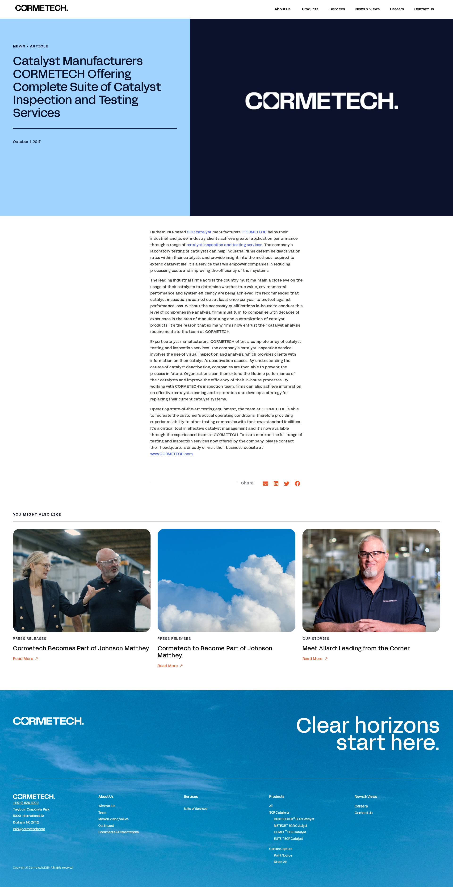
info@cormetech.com (29, 829)
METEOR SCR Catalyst (290, 826)
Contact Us (364, 812)
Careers (361, 806)
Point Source (283, 855)
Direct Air (280, 862)
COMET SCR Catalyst (290, 832)
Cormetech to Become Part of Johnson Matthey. (215, 652)
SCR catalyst (199, 232)
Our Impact (106, 826)
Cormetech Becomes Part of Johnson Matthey (81, 648)
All (271, 806)
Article (39, 46)
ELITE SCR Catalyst (288, 839)
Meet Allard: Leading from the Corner (356, 648)
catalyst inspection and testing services (224, 245)
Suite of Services (195, 809)
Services (191, 796)
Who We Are (106, 806)
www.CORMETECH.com (171, 454)
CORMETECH (255, 232)
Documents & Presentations (118, 832)
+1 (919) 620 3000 (25, 803)
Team (102, 813)
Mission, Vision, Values (113, 819)
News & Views (366, 796)
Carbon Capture (280, 849)
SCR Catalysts (279, 813)
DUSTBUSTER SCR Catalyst (294, 819)
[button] (265, 483)
